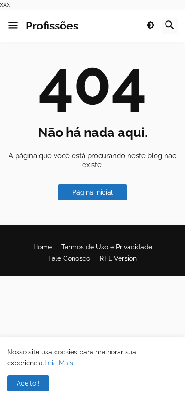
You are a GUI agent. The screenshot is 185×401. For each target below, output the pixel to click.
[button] (13, 26)
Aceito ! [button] (28, 383)
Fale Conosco (69, 258)
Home (42, 247)
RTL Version (118, 258)
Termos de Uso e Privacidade (106, 247)
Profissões (52, 25)
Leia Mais (58, 363)
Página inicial (92, 192)
